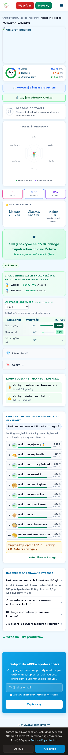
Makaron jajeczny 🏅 (31, 444)
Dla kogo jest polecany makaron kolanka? (34, 614)
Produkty (14, 17)
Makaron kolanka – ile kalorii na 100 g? (34, 580)
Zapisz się (34, 704)
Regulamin (29, 694)
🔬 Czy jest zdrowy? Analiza (34, 97)
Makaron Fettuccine (31, 494)
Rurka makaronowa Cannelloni (35, 534)
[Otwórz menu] (61, 5)
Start (5, 17)
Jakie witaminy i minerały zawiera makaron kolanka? (34, 602)
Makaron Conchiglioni (32, 484)
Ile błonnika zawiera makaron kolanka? (34, 623)
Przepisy (43, 5)
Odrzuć (18, 748)
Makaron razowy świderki (34, 464)
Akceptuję (50, 748)
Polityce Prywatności (43, 740)
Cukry (15, 364)
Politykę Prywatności (47, 694)
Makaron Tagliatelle (31, 454)
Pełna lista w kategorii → (45, 557)
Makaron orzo (27, 514)
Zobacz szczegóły (25, 549)
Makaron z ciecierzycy (32, 524)
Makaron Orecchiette (32, 504)
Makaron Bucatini (29, 474)
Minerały (17, 353)
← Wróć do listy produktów (22, 637)
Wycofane (25, 5)
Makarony (34, 17)
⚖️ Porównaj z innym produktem (34, 87)
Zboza (23, 17)
